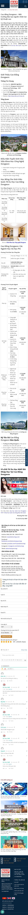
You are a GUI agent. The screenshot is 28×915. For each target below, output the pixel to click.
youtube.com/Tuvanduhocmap (16, 543)
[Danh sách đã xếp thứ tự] (10, 660)
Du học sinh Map (9, 863)
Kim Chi (10, 689)
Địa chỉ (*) (3, 600)
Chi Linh (10, 740)
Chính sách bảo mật (18, 890)
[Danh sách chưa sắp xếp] (12, 660)
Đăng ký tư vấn (6, 636)
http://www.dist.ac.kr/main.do (16, 96)
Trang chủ (3, 9)
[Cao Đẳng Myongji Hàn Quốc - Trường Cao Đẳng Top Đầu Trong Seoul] (14, 812)
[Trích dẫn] (13, 660)
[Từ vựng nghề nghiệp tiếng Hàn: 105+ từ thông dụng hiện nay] (14, 830)
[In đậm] (2, 660)
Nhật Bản (6, 861)
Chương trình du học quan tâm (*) (10, 630)
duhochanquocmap (11, 548)
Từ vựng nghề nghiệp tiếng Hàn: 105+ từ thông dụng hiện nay (13, 832)
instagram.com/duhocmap (16, 546)
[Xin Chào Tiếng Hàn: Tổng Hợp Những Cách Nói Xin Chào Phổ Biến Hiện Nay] (14, 848)
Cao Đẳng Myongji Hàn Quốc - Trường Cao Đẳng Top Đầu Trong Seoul (14, 814)
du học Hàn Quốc (16, 45)
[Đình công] (8, 660)
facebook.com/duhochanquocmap (12, 541)
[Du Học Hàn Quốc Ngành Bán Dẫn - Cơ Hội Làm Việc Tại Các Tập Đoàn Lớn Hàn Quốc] (14, 794)
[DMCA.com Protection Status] (7, 903)
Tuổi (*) (3, 594)
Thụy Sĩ (19, 861)
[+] (21, 659)
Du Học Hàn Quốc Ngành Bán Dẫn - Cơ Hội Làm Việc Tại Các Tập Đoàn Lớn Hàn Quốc (13, 797)
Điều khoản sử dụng (19, 888)
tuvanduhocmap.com (13, 537)
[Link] (17, 660)
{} (19, 659)
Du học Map (7, 858)
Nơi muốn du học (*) (6, 618)
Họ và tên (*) (4, 589)
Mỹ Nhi (10, 716)
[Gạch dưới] (6, 660)
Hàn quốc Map (21, 858)
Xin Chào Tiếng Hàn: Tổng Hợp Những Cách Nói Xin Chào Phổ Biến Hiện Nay (13, 850)
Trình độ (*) (4, 624)
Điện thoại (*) (4, 606)
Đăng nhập (24, 650)
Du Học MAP (6, 687)
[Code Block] (15, 660)
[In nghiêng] (4, 660)
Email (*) (3, 612)
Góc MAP (16, 882)
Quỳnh (10, 764)
